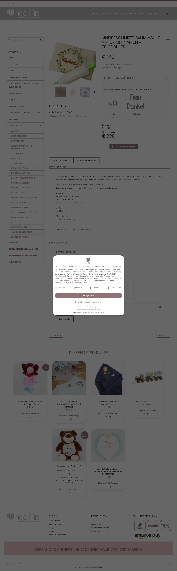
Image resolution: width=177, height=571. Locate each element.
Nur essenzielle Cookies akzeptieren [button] (88, 307)
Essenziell (61, 288)
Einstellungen (60, 283)
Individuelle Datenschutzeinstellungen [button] (89, 309)
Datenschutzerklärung (72, 280)
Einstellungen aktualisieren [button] (88, 302)
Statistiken (79, 288)
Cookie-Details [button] (76, 312)
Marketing (97, 288)
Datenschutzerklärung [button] (90, 312)
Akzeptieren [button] (88, 295)
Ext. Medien (116, 288)
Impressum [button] (101, 312)
